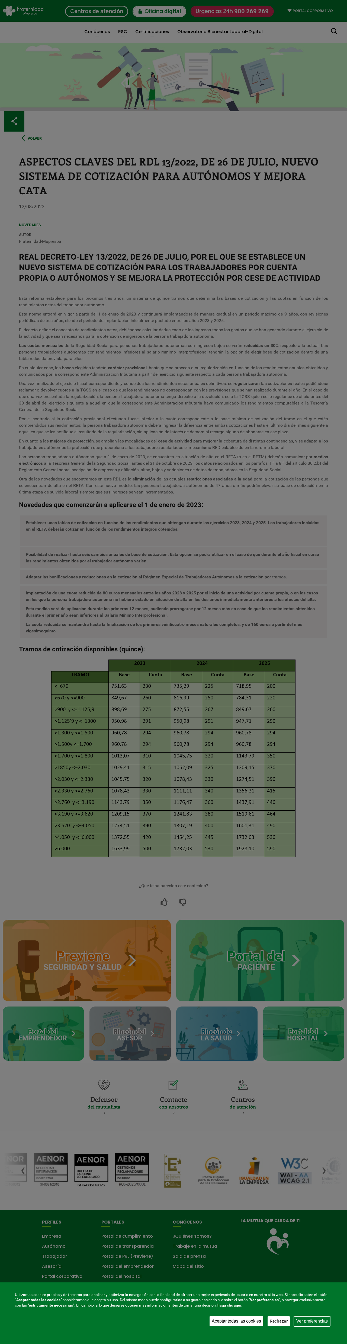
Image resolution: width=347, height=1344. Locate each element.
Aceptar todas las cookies (236, 1321)
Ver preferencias (312, 1321)
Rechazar (279, 1321)
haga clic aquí (229, 1305)
